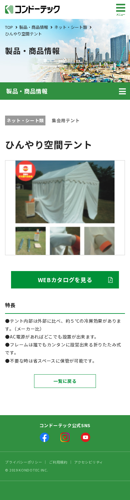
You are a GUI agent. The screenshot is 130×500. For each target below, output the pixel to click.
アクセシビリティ (88, 462)
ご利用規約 (58, 462)
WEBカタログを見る (65, 279)
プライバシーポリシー (23, 462)
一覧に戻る (65, 381)
